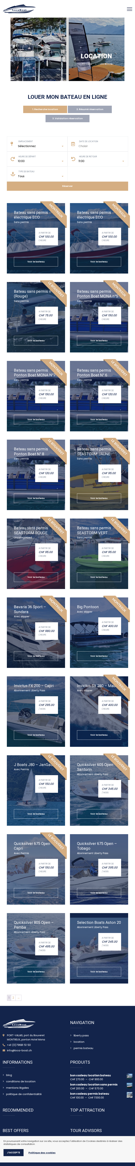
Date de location (88, 141)
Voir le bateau (36, 261)
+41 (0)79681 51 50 (19, 1045)
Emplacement (25, 141)
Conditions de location (21, 1081)
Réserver (67, 186)
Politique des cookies (42, 1152)
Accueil (87, 64)
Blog (9, 1075)
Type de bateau (26, 171)
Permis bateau (83, 1048)
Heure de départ (27, 156)
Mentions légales (17, 1088)
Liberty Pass (81, 1035)
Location (79, 1042)
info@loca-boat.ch (19, 1050)
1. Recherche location (45, 109)
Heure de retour (88, 156)
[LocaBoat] (19, 9)
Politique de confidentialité (24, 1094)
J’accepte (13, 1152)
